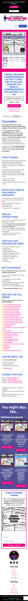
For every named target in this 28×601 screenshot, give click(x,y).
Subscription (14, 577)
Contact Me (14, 574)
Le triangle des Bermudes (10, 340)
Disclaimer (12, 599)
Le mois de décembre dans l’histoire (13, 322)
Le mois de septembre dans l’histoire (13, 318)
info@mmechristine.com (12, 377)
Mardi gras (6, 345)
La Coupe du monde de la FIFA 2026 (13, 332)
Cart (14, 587)
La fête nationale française (11, 334)
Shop (14, 585)
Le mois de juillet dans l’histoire (12, 314)
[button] (16, 26)
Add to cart (14, 106)
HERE (20, 288)
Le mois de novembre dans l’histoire (13, 321)
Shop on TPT (14, 591)
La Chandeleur (7, 331)
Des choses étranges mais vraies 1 (13, 350)
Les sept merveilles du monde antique (14, 344)
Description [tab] (7, 116)
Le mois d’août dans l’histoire (11, 316)
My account (14, 589)
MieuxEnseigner (14, 593)
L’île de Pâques (8, 326)
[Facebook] (14, 563)
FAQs (14, 576)
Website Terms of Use (20, 599)
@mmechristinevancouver (15, 381)
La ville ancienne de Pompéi (11, 339)
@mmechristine (12, 379)
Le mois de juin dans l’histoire (12, 312)
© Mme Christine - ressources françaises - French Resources (13, 596)
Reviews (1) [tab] (16, 116)
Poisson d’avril (7, 347)
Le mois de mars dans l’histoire (12, 308)
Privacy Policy (6, 599)
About (14, 570)
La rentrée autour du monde (11, 335)
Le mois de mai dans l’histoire (11, 311)
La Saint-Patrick (8, 337)
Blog (14, 572)
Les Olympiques (8, 342)
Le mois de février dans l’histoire (12, 306)
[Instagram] (11, 563)
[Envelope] (17, 563)
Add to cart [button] (7, 447)
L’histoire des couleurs (9, 324)
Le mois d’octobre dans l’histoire (12, 319)
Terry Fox (6, 349)
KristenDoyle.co (16, 598)
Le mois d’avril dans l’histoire (11, 309)
